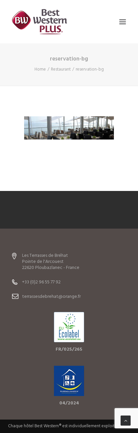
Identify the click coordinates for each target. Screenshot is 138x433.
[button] (122, 21)
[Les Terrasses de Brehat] (39, 21)
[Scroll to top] (126, 421)
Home (40, 69)
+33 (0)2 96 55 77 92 (41, 282)
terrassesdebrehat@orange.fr (51, 297)
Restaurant (61, 69)
